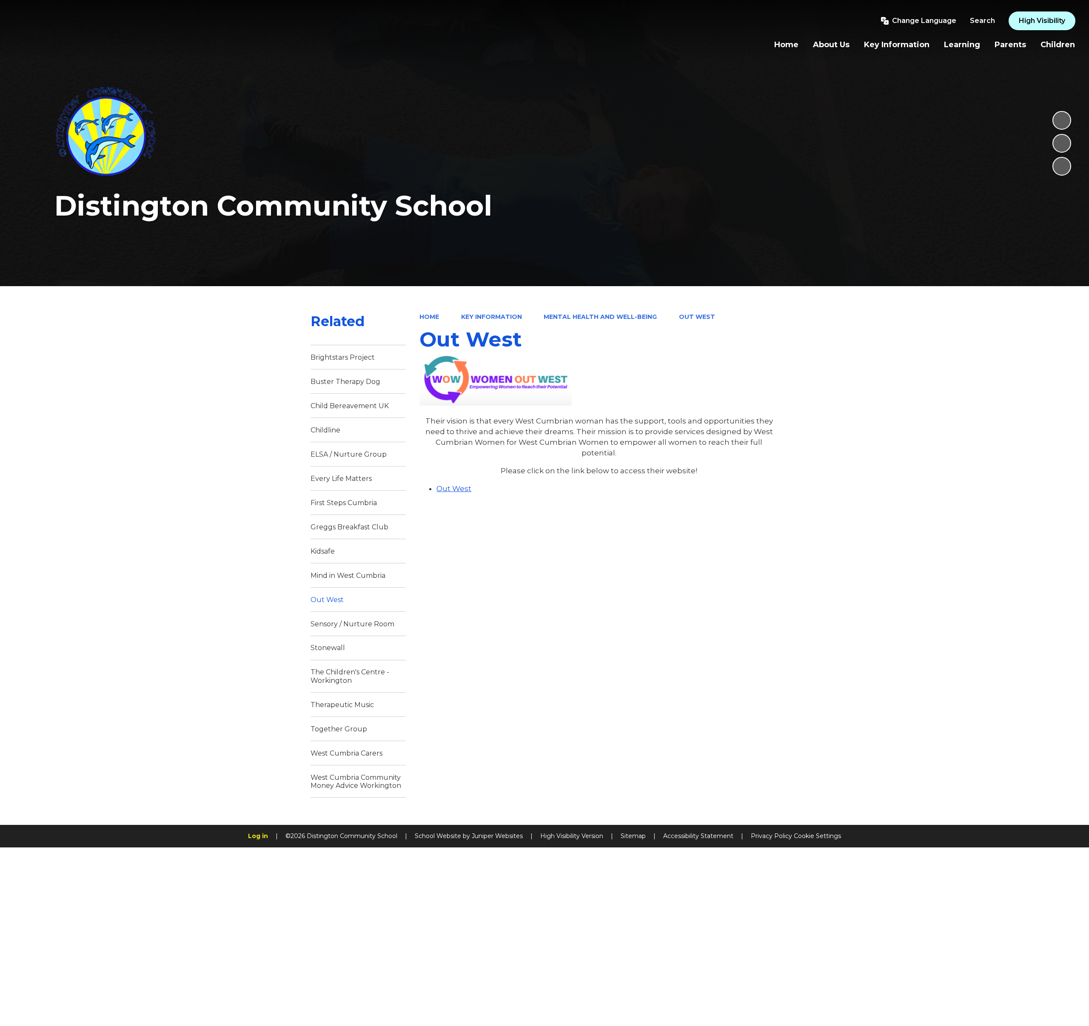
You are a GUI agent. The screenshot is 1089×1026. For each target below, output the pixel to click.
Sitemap (633, 836)
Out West (697, 317)
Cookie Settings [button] (817, 836)
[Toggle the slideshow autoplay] (1061, 120)
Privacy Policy (771, 836)
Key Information (491, 317)
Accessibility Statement (698, 836)
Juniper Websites (497, 836)
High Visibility (1042, 21)
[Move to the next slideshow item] (1061, 166)
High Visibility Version (571, 836)
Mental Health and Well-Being (600, 317)
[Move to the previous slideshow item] (1061, 143)
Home (429, 317)
